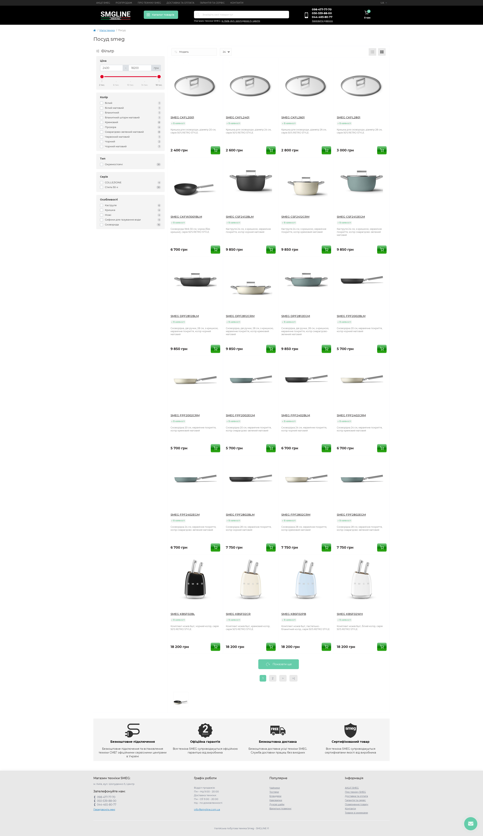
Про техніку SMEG (149, 2)
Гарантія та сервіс (212, 2)
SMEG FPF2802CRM (295, 514)
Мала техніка (107, 30)
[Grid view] (382, 52)
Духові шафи (276, 804)
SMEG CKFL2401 (237, 117)
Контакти (236, 2)
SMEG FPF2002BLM (351, 316)
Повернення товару (356, 804)
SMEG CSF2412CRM (295, 216)
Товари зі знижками (356, 812)
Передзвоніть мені (104, 809)
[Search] (198, 14)
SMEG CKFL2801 (348, 117)
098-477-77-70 (322, 9)
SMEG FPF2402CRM (351, 415)
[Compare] (217, 71)
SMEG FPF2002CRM (185, 415)
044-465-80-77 (322, 17)
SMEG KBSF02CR (238, 614)
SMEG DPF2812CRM (240, 316)
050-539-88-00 (322, 13)
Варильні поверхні (280, 808)
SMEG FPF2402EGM (185, 514)
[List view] (372, 52)
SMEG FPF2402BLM (295, 415)
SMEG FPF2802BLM (240, 514)
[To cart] (215, 150)
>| (293, 678)
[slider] (102, 76)
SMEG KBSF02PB (293, 614)
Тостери (274, 791)
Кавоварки (275, 800)
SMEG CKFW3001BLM (186, 216)
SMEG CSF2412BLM (240, 216)
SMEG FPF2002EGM (240, 415)
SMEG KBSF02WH (350, 614)
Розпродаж (124, 2)
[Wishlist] (217, 63)
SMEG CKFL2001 (182, 117)
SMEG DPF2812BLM (185, 316)
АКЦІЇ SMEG (103, 2)
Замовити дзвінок (322, 20)
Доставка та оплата (180, 2)
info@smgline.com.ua (207, 809)
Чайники (274, 787)
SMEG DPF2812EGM (295, 316)
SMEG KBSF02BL (183, 614)
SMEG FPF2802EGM (351, 514)
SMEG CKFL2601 (293, 117)
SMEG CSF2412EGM (351, 216)
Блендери (275, 796)
